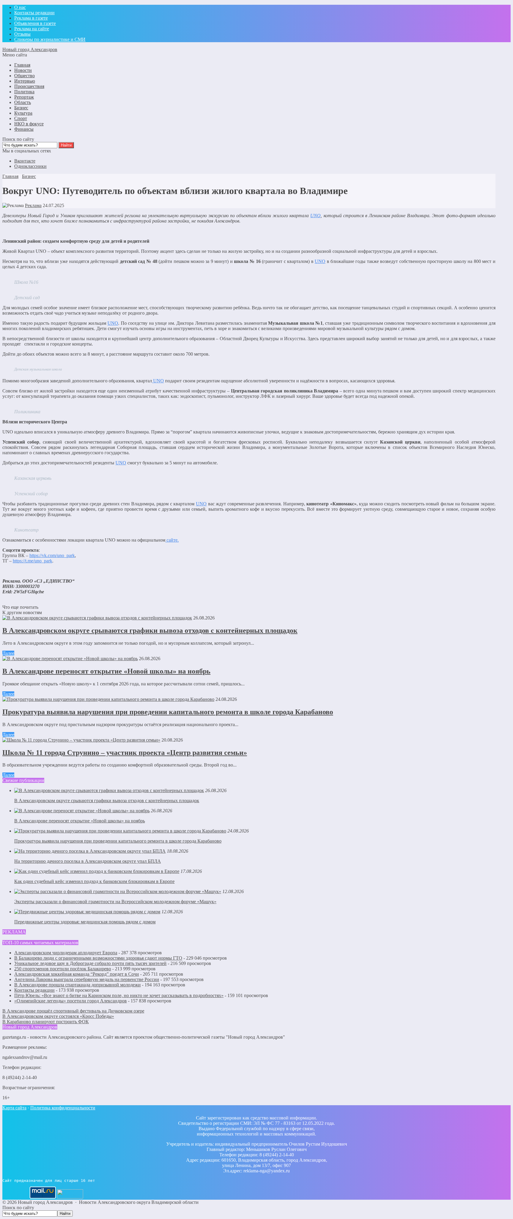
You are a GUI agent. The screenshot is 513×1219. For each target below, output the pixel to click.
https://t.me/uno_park (32, 560)
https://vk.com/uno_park (52, 555)
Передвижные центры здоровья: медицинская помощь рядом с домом (85, 921)
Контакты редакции (34, 990)
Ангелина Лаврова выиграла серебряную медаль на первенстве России (86, 979)
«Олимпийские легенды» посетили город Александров (70, 1000)
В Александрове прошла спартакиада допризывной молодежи (77, 984)
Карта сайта (14, 1107)
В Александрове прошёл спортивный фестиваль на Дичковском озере (73, 1010)
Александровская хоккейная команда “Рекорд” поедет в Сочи (76, 974)
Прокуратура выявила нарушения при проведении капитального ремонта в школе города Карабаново (167, 712)
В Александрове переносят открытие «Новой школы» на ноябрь (106, 671)
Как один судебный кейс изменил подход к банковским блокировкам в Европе (94, 881)
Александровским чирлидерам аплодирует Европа (65, 952)
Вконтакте (24, 160)
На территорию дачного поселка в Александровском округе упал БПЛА (87, 861)
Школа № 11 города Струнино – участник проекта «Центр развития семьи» (124, 752)
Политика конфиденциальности (62, 1107)
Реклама (33, 205)
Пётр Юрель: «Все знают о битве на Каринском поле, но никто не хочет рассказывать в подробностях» (119, 995)
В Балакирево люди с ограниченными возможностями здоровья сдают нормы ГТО (98, 958)
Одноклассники (30, 166)
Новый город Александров (29, 49)
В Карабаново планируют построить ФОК (45, 1021)
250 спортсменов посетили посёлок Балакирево (62, 968)
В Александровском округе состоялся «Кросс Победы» (58, 1016)
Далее (8, 653)
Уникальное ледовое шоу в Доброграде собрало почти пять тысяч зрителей (90, 963)
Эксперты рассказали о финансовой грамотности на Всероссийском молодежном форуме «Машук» (115, 901)
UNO (112, 323)
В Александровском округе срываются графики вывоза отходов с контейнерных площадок (149, 630)
